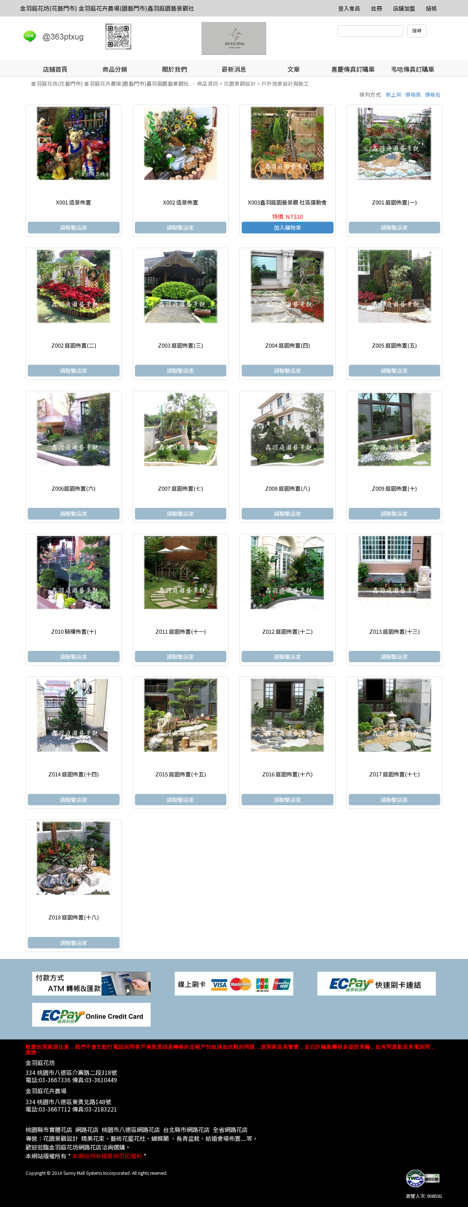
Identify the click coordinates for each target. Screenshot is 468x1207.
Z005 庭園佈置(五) (394, 345)
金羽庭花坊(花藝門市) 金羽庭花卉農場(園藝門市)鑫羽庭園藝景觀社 (107, 8)
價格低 (433, 94)
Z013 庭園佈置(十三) (394, 631)
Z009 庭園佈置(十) (394, 488)
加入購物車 (287, 227)
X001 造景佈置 (73, 202)
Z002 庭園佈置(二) (73, 345)
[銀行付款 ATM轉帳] (91, 982)
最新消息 (234, 69)
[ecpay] (376, 982)
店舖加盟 (404, 8)
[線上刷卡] (234, 982)
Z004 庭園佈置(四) (287, 345)
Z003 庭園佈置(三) (180, 345)
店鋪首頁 (55, 69)
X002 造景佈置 (180, 202)
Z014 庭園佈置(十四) (73, 774)
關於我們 (174, 69)
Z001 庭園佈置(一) (394, 202)
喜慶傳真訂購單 (353, 69)
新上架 (394, 94)
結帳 (431, 8)
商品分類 (114, 69)
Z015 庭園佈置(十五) (180, 774)
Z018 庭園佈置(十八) (73, 917)
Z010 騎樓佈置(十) (73, 631)
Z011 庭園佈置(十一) (180, 631)
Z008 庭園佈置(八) (287, 488)
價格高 (413, 94)
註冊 (376, 8)
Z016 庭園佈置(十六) (287, 774)
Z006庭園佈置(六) (73, 488)
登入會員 (349, 8)
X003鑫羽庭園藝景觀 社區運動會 (287, 202)
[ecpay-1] (91, 1014)
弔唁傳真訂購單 (412, 69)
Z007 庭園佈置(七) (180, 488)
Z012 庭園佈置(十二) (287, 631)
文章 (293, 69)
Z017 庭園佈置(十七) (394, 774)
